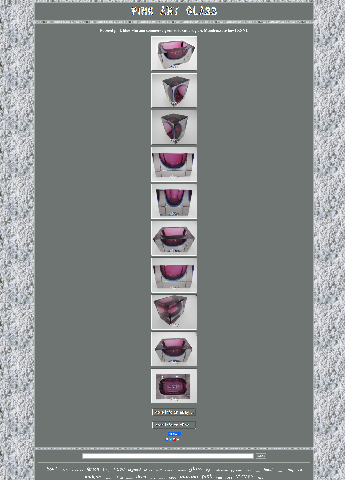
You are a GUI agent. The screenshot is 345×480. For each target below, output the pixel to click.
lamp (290, 469)
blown (148, 470)
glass (196, 468)
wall (159, 470)
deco (141, 476)
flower (168, 470)
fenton (93, 469)
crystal (257, 471)
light (208, 470)
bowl (52, 469)
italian (162, 478)
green (152, 478)
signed (134, 469)
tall (300, 470)
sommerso (108, 478)
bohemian (221, 470)
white (64, 470)
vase (119, 468)
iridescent (77, 470)
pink (207, 476)
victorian (129, 479)
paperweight (236, 470)
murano (189, 476)
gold (219, 477)
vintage (244, 476)
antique (93, 476)
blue (120, 477)
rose (229, 477)
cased (172, 477)
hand (268, 469)
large (106, 470)
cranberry (181, 470)
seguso (279, 471)
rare (260, 477)
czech (248, 470)
